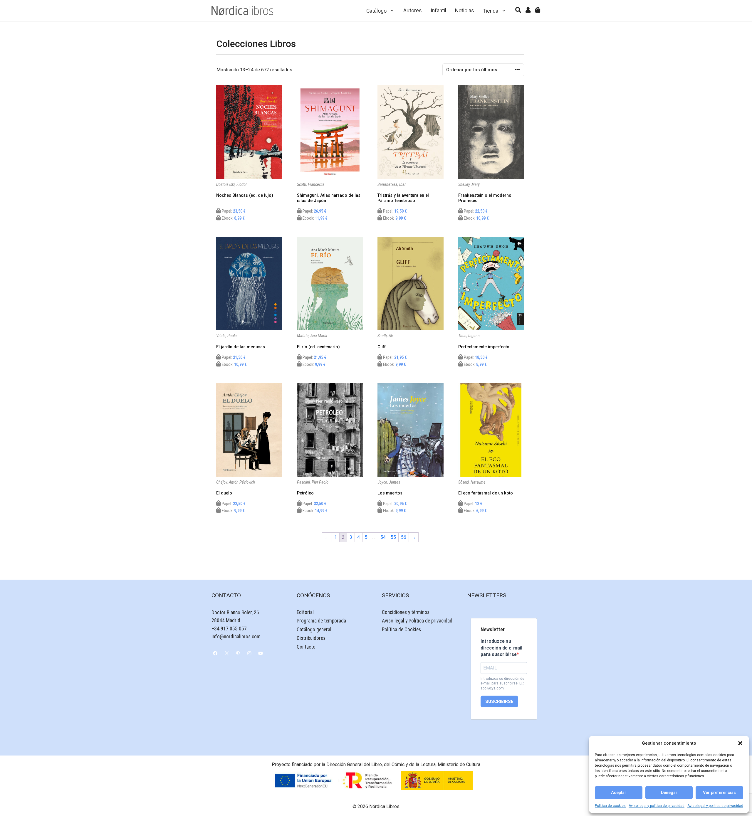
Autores (412, 11)
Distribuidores (311, 638)
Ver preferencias (719, 792)
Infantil (438, 11)
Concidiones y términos (405, 612)
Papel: (233, 211)
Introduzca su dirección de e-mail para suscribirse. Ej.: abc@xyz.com (502, 684)
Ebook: (233, 218)
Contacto (306, 647)
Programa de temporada (321, 621)
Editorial (305, 612)
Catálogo (376, 11)
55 (393, 537)
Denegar (669, 792)
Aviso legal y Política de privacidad (417, 621)
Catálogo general (314, 629)
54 (383, 537)
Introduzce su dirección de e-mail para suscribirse (501, 647)
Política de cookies (610, 806)
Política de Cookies (401, 629)
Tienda (490, 11)
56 (403, 537)
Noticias (464, 11)
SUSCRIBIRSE (499, 701)
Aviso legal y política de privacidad (656, 806)
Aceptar (618, 792)
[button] (740, 743)
